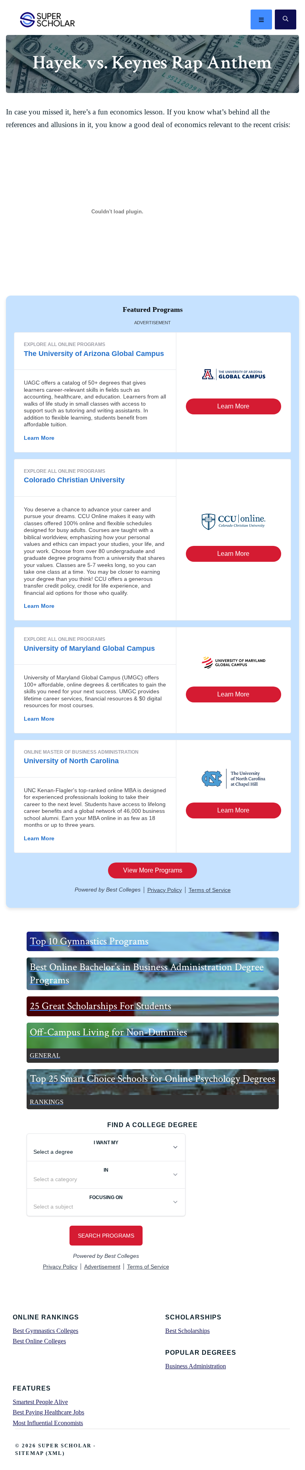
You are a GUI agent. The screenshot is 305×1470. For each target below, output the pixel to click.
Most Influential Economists (48, 1423)
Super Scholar (48, 19)
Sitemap (29, 1453)
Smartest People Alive (40, 1401)
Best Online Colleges (39, 1341)
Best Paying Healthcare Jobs (48, 1412)
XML (55, 1453)
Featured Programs (153, 309)
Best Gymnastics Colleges (45, 1330)
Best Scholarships (187, 1330)
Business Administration (195, 1366)
